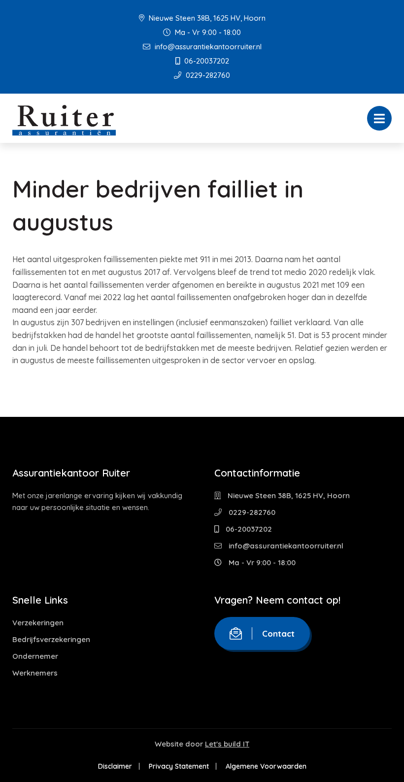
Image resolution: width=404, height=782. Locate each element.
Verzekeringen (38, 622)
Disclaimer (115, 766)
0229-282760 (207, 75)
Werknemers (35, 673)
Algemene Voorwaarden (266, 766)
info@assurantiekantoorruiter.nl (207, 46)
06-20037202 (205, 61)
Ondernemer (35, 656)
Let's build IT (227, 743)
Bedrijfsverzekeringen (51, 639)
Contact (278, 633)
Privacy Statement (179, 766)
